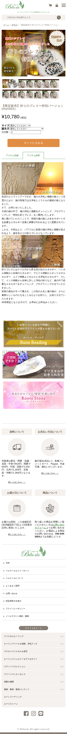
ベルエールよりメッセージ (17, 571)
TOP (8, 563)
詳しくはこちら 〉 (17, 482)
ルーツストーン (11, 704)
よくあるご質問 (12, 586)
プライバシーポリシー (15, 609)
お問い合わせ (11, 593)
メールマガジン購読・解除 (17, 616)
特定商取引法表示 (13, 601)
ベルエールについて (14, 578)
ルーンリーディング (13, 697)
